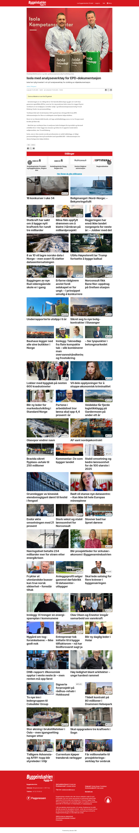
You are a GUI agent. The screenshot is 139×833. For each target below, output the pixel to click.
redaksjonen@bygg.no (68, 789)
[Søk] (104, 3)
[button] (29, 162)
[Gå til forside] (37, 3)
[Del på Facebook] (106, 90)
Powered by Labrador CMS (69, 830)
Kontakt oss (89, 791)
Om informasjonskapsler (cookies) (65, 818)
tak (29, 145)
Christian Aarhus (71, 786)
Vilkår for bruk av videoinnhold (64, 816)
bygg (33, 145)
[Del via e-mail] (111, 90)
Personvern (59, 820)
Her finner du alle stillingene (69, 174)
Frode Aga (73, 784)
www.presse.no (87, 803)
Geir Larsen (100, 788)
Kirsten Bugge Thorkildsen (99, 786)
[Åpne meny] (109, 3)
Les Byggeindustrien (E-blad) (85, 3)
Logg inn (97, 3)
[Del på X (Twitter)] (108, 90)
